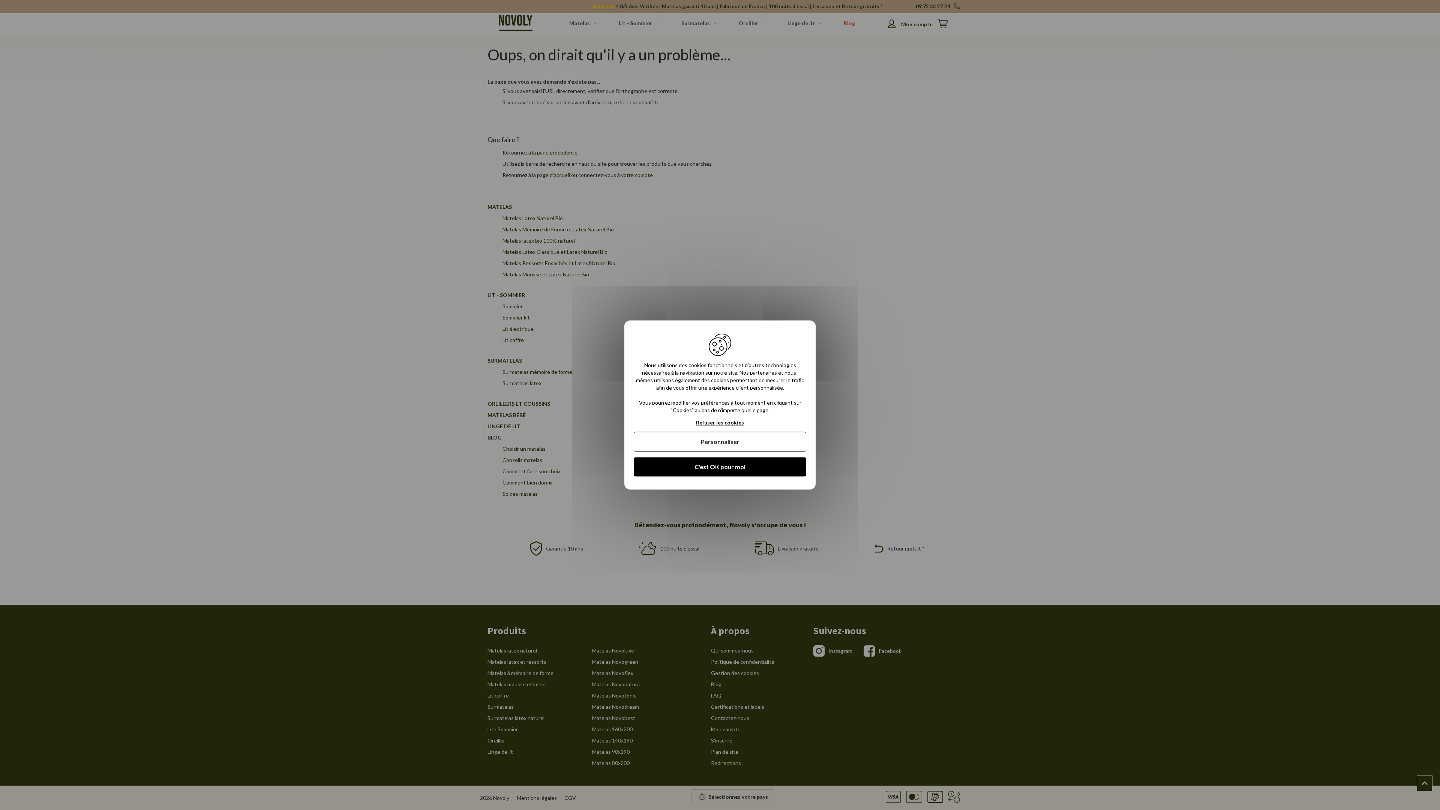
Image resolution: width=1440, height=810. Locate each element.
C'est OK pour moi (720, 466)
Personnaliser (720, 441)
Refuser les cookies (720, 423)
